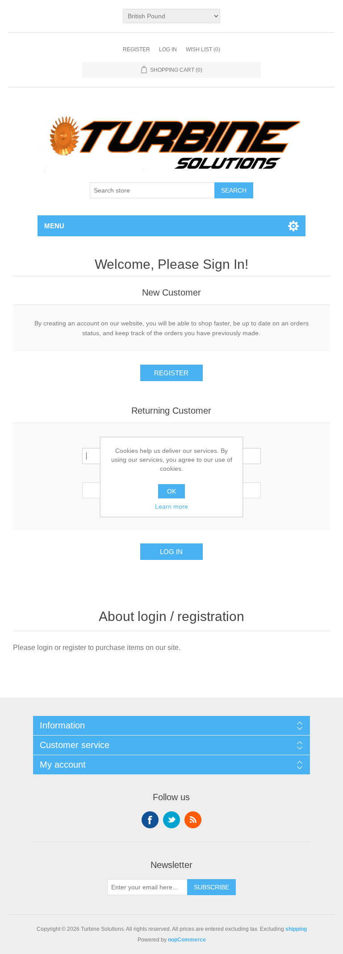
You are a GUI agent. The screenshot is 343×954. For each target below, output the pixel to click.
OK (171, 491)
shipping (296, 929)
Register (136, 49)
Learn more (171, 506)
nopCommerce (187, 940)
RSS (192, 819)
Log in (168, 49)
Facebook (150, 819)
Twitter (171, 819)
